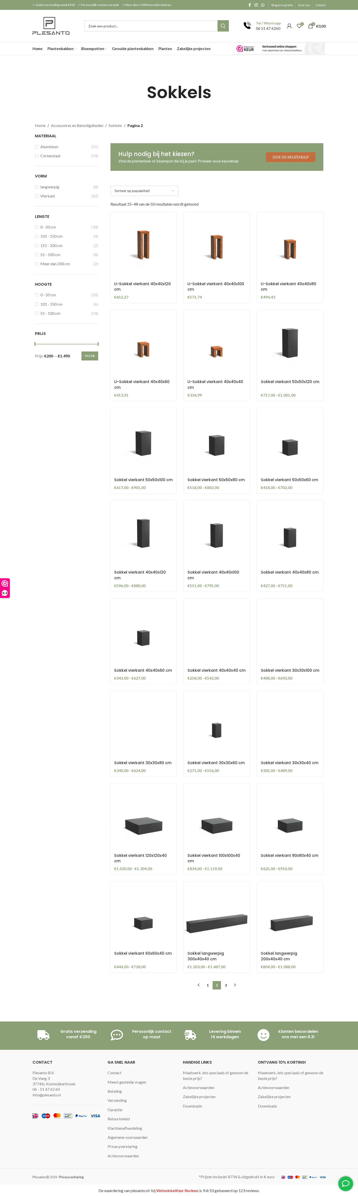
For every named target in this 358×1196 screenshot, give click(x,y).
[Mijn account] (289, 26)
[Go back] (141, 92)
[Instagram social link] (256, 5)
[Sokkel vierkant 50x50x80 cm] (217, 441)
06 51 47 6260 (268, 28)
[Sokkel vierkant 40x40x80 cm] (290, 534)
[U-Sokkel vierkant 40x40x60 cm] (143, 343)
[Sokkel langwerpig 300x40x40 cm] (217, 915)
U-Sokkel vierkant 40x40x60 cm (142, 384)
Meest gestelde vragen (127, 1082)
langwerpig (49, 186)
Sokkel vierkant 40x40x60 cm (143, 670)
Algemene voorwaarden (128, 1137)
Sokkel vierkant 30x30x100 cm (290, 670)
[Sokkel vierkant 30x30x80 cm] (143, 724)
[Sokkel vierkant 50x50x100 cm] (143, 441)
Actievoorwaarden (123, 1155)
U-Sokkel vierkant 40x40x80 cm (288, 286)
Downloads (192, 1106)
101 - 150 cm (51, 236)
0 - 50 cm (48, 227)
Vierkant (47, 195)
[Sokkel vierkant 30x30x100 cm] (290, 632)
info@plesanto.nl (46, 1094)
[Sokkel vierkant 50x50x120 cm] (290, 343)
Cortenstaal (50, 155)
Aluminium (49, 146)
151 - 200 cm (51, 245)
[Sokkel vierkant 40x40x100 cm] (217, 534)
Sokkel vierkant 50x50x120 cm (290, 382)
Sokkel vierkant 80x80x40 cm (289, 855)
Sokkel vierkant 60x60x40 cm (143, 953)
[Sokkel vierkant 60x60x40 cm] (143, 915)
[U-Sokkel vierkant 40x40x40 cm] (217, 343)
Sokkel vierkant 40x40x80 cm (290, 572)
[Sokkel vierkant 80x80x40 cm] (290, 817)
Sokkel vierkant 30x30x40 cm (289, 763)
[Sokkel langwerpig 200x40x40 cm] (290, 915)
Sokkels (115, 125)
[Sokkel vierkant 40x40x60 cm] (143, 632)
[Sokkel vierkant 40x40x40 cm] (217, 632)
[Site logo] (51, 25)
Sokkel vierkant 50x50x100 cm (143, 480)
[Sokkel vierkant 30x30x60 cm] (217, 724)
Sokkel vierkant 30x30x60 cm (216, 763)
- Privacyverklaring (70, 1177)
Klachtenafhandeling (125, 1128)
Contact (114, 1072)
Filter (90, 356)
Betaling (115, 1091)
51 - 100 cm (50, 254)
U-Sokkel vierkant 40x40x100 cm (215, 286)
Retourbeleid (119, 1118)
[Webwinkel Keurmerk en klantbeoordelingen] (279, 48)
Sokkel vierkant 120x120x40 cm (140, 858)
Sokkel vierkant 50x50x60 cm (289, 480)
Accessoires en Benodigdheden (77, 125)
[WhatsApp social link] (262, 5)
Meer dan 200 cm (55, 263)
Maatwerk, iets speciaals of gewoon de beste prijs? (215, 1075)
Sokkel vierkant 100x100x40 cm (213, 858)
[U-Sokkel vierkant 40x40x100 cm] (217, 245)
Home (40, 125)
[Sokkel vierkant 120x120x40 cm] (143, 817)
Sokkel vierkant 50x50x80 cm (216, 480)
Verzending (117, 1100)
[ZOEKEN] (223, 26)
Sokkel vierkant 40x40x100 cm (213, 574)
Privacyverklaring (123, 1146)
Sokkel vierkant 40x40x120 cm (140, 574)
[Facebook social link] (250, 5)
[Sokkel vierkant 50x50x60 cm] (290, 441)
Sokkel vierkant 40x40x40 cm (216, 670)
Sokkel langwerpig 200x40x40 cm (279, 956)
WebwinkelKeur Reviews (177, 1190)
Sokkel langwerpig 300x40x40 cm (205, 956)
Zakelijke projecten (199, 1096)
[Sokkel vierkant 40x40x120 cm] (143, 534)
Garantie (115, 1109)
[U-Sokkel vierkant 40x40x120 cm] (143, 245)
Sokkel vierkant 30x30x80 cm (142, 763)
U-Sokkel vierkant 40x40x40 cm (215, 384)
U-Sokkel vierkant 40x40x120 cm (142, 286)
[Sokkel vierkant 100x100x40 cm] (217, 817)
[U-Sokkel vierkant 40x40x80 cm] (290, 245)
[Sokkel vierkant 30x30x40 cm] (290, 724)
